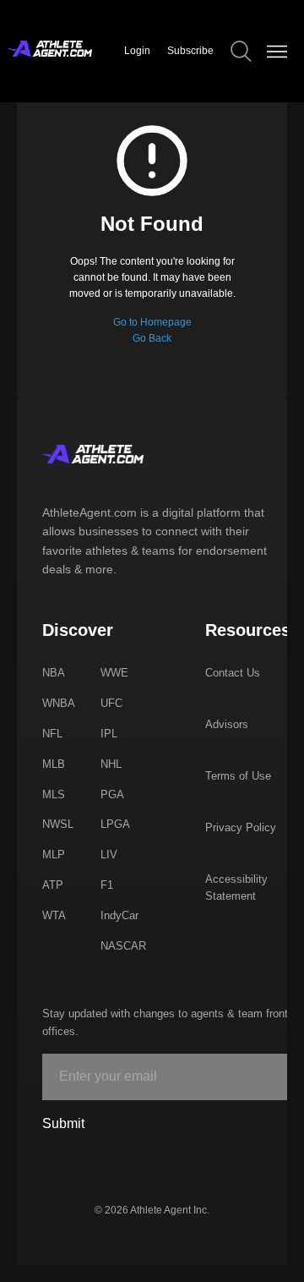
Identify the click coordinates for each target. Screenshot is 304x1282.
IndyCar (119, 915)
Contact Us (232, 672)
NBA (53, 672)
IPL (108, 733)
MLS (53, 794)
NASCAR (123, 946)
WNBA (58, 703)
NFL (52, 733)
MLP (53, 854)
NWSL (57, 824)
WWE (114, 672)
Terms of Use (238, 776)
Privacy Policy (240, 827)
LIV (108, 854)
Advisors (226, 724)
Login (137, 51)
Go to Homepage (152, 322)
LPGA (115, 824)
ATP (52, 885)
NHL (111, 764)
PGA (112, 794)
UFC (111, 703)
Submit (63, 1123)
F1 (106, 885)
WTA (54, 915)
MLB (53, 764)
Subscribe (190, 51)
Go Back (152, 338)
